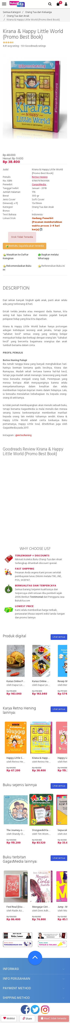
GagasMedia (39, 184)
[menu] (4, 4)
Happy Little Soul (16, 758)
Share (28, 1019)
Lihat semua (59, 637)
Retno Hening (39, 177)
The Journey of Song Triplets (22, 830)
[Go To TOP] (35, 958)
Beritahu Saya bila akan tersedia (26, 246)
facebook (25, 1009)
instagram (45, 1009)
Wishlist (10, 1018)
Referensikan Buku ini (53, 266)
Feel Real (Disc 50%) (18, 907)
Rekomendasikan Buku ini (17, 268)
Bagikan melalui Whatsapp (48, 257)
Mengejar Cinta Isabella (45, 907)
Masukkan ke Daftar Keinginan (15, 257)
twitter (35, 1009)
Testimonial (36, 597)
